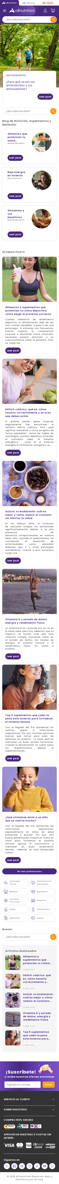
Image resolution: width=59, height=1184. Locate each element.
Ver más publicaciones (29, 871)
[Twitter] (6, 1166)
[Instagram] (29, 1166)
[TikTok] (37, 1166)
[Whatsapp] (52, 1166)
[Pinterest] (21, 1166)
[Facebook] (14, 1166)
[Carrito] (53, 10)
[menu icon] (4, 10)
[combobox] (29, 19)
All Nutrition (23, 1176)
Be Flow (38, 1179)
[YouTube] (44, 1166)
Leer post (45, 96)
